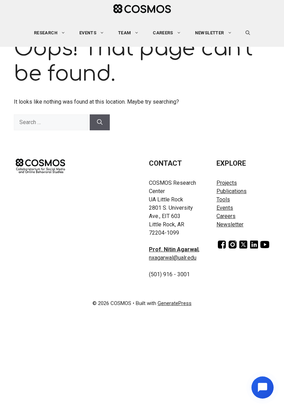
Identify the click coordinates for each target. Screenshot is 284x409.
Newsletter (209, 32)
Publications (231, 191)
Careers (163, 32)
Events (224, 207)
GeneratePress (175, 303)
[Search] (100, 122)
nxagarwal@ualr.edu (172, 257)
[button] (248, 33)
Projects (226, 183)
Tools (223, 199)
